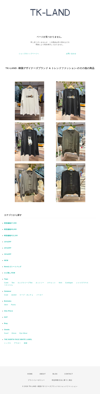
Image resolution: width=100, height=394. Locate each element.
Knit (60, 283)
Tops (6, 279)
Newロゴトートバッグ (12, 267)
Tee (13, 283)
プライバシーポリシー (36, 380)
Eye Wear (23, 333)
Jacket (14, 295)
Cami (6, 283)
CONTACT (68, 374)
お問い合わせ (71, 54)
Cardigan (69, 283)
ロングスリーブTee (25, 283)
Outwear (7, 291)
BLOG (55, 374)
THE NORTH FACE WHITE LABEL (18, 339)
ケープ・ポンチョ (26, 295)
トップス (7, 343)
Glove (14, 333)
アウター (17, 343)
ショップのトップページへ (29, 54)
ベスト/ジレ (8, 285)
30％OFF (7, 254)
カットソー (40, 283)
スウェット (51, 283)
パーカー (39, 295)
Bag (6, 323)
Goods (7, 330)
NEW (6, 260)
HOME (30, 374)
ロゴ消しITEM (9, 273)
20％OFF (7, 248)
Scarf (6, 333)
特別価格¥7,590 (10, 223)
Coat (6, 295)
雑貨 (25, 343)
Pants (13, 305)
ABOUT (43, 374)
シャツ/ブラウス (82, 283)
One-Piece (8, 311)
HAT (6, 317)
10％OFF (7, 242)
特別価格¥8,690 (10, 229)
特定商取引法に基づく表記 (62, 380)
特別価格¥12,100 (11, 235)
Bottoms (7, 301)
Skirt (6, 305)
